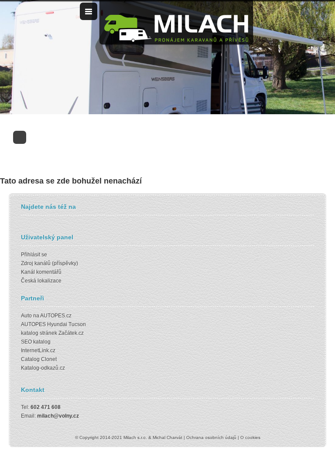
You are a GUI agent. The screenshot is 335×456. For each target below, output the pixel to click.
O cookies (250, 437)
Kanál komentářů (41, 272)
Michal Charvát (167, 437)
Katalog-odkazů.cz (43, 368)
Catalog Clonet (39, 359)
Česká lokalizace (41, 281)
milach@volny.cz (58, 416)
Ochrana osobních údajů (211, 437)
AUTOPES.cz (56, 316)
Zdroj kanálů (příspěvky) (49, 263)
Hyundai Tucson (66, 324)
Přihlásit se (34, 255)
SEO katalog (36, 342)
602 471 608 (46, 407)
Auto (26, 316)
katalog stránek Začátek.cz (52, 333)
